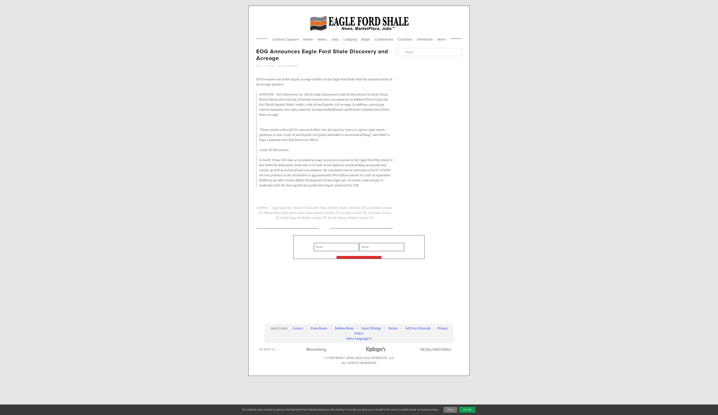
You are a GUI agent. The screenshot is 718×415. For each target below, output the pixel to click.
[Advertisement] (429, 208)
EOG (365, 208)
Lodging (350, 39)
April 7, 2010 (265, 65)
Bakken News (344, 328)
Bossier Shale (337, 208)
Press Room (319, 328)
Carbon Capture (285, 39)
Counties (405, 39)
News (322, 39)
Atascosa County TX (293, 208)
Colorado (354, 208)
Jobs (335, 39)
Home (308, 39)
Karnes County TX (326, 213)
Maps (365, 39)
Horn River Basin (301, 213)
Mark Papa (288, 218)
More (441, 39)
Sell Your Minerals (418, 328)
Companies (384, 39)
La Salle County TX (354, 213)
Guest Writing (371, 328)
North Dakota (337, 218)
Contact (297, 328)
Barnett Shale (317, 208)
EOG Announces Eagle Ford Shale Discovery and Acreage (322, 54)
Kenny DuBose (289, 65)
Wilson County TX (361, 218)
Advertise (425, 39)
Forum (393, 328)
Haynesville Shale (276, 213)
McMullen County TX (312, 218)
